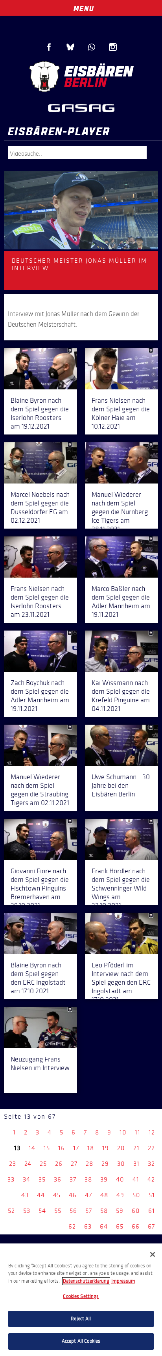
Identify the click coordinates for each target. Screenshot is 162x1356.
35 (42, 1179)
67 (151, 1226)
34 (26, 1179)
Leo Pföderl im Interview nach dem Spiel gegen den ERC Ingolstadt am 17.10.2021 (121, 982)
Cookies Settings (81, 1296)
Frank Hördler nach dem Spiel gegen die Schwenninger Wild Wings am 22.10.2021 (121, 888)
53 (26, 1211)
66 (136, 1226)
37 (73, 1179)
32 (151, 1164)
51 (152, 1195)
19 (105, 1148)
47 (88, 1195)
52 (11, 1211)
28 (89, 1164)
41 (136, 1179)
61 (151, 1211)
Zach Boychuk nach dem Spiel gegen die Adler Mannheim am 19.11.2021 (40, 695)
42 (151, 1179)
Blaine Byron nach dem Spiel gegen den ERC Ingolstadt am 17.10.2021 (38, 978)
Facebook (49, 47)
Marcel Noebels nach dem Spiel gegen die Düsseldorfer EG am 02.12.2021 (40, 507)
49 (120, 1195)
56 (73, 1211)
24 (27, 1164)
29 (105, 1164)
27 (74, 1164)
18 (90, 1148)
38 (88, 1179)
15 (47, 1148)
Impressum (123, 1281)
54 (42, 1211)
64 (104, 1226)
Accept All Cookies (81, 1341)
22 (151, 1148)
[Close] (152, 1254)
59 (119, 1211)
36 (57, 1179)
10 (123, 1132)
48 (104, 1195)
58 (104, 1211)
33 (11, 1179)
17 (76, 1148)
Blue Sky (70, 47)
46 (73, 1195)
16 (61, 1148)
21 (136, 1148)
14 (32, 1148)
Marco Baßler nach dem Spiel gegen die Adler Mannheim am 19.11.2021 (121, 601)
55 (57, 1211)
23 (12, 1164)
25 (43, 1164)
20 (121, 1148)
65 (119, 1226)
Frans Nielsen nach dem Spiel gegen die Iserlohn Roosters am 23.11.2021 (40, 601)
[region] (81, 1299)
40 (120, 1179)
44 (41, 1195)
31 (136, 1164)
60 (136, 1211)
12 (152, 1132)
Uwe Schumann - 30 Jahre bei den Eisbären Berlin (121, 785)
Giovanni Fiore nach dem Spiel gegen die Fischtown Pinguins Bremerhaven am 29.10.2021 (40, 888)
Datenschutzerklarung (86, 1281)
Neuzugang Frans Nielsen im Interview (40, 1063)
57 (88, 1211)
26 (59, 1164)
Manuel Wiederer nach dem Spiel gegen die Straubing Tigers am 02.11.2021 (40, 790)
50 (136, 1195)
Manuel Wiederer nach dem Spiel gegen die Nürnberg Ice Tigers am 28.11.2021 (120, 511)
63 (88, 1226)
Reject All (81, 1319)
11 (137, 1132)
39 (104, 1179)
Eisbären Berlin (81, 76)
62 (72, 1226)
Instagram (113, 47)
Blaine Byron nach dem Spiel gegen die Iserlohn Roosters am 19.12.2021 (40, 413)
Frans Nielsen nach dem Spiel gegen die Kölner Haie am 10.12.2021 (121, 413)
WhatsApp (92, 47)
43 (25, 1195)
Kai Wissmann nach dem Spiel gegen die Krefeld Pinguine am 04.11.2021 (121, 695)
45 (57, 1195)
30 (121, 1164)
